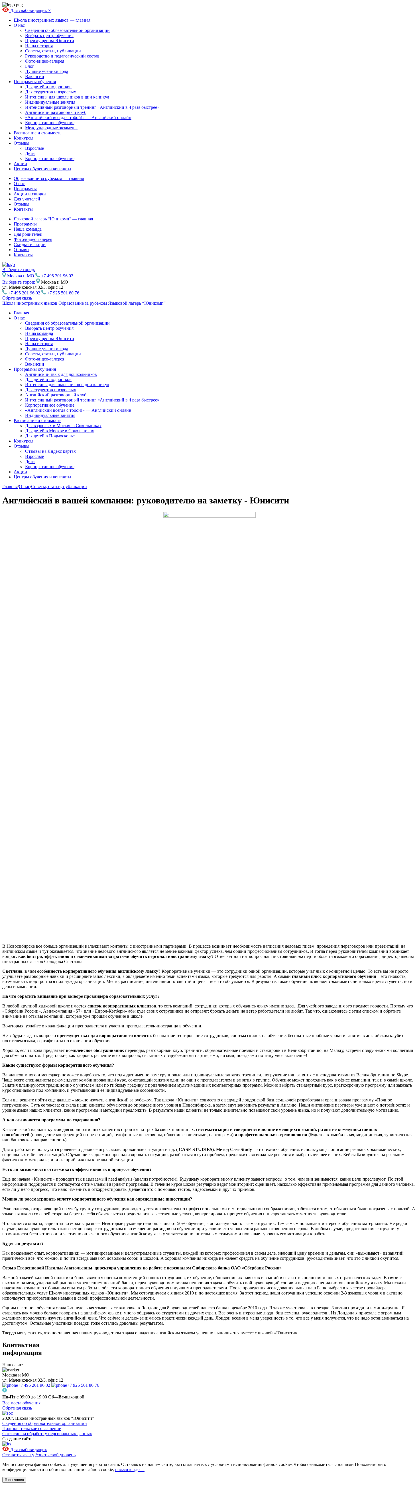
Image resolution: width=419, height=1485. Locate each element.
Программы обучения (35, 81)
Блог (29, 66)
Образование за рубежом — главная (49, 178)
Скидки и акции (30, 244)
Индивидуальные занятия (50, 102)
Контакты (23, 209)
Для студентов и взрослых (50, 91)
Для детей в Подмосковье (50, 435)
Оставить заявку (18, 1454)
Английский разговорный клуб (55, 112)
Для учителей (27, 198)
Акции (20, 163)
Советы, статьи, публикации (53, 50)
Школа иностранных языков (29, 303)
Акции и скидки (30, 193)
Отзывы (21, 143)
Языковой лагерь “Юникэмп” (137, 303)
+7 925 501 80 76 (62, 292)
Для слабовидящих (28, 10)
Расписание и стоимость (37, 132)
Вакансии (34, 76)
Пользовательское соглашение (31, 1428)
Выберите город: (18, 282)
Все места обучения (21, 1402)
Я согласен (14, 1480)
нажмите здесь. (130, 1469)
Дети (30, 153)
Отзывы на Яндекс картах (50, 451)
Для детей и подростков (48, 86)
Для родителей (28, 234)
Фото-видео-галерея (44, 61)
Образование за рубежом (82, 303)
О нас (19, 25)
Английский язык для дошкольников (61, 374)
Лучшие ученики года (46, 71)
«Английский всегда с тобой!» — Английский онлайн (78, 117)
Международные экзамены (51, 127)
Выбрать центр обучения (49, 35)
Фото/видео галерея (33, 239)
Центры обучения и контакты (42, 168)
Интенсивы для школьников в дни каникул (67, 97)
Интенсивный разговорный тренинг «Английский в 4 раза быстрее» (92, 107)
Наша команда (28, 229)
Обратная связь (17, 298)
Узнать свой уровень (55, 1454)
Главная (21, 312)
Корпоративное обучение (49, 122)
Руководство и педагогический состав (62, 56)
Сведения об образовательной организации (67, 30)
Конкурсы (23, 138)
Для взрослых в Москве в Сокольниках (63, 425)
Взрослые (34, 148)
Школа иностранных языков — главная (52, 20)
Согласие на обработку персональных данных (47, 1433)
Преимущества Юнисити (49, 40)
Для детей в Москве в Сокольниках (59, 430)
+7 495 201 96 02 (56, 275)
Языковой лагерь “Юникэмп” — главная (53, 218)
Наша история (39, 45)
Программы (25, 188)
